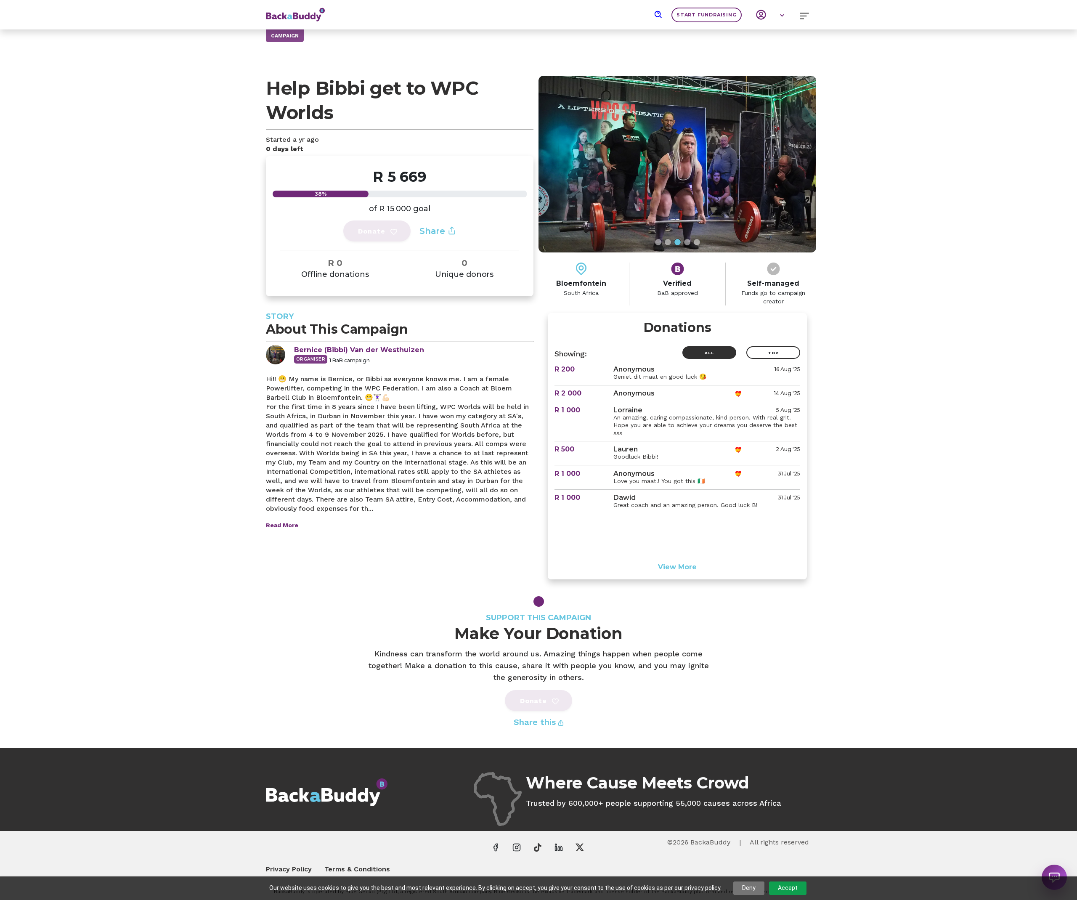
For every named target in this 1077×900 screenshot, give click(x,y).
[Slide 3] (677, 242)
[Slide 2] (667, 242)
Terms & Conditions (357, 869)
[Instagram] (516, 847)
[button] (658, 14)
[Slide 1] (658, 242)
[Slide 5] (696, 242)
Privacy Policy (289, 869)
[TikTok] (537, 847)
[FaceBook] (495, 847)
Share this (536, 722)
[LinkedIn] (558, 847)
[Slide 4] (687, 242)
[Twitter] (579, 847)
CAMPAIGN (285, 36)
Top (773, 352)
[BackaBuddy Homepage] (295, 10)
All (709, 352)
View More (677, 567)
